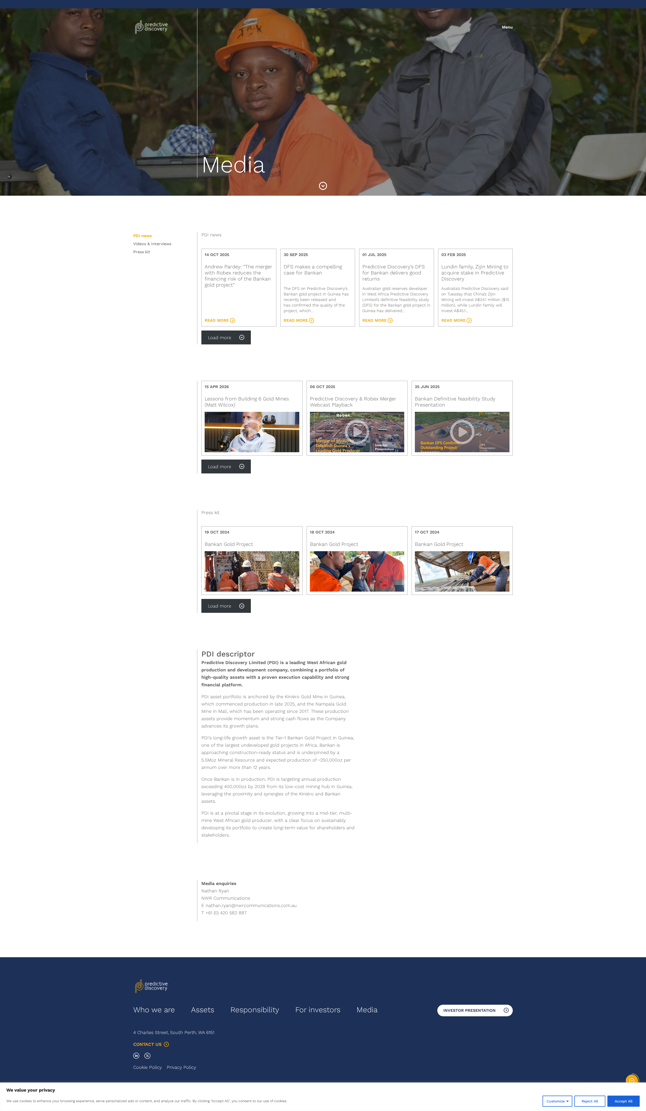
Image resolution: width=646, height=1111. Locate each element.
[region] (323, 1096)
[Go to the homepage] (151, 27)
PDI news (142, 235)
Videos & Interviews (152, 243)
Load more (219, 337)
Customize (556, 1101)
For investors (317, 1009)
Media (367, 1009)
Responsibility (254, 1009)
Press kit (141, 251)
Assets (202, 1009)
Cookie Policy (147, 1067)
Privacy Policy (181, 1067)
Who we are (154, 1009)
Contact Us (147, 1044)
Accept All (623, 1101)
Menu (507, 27)
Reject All (590, 1101)
